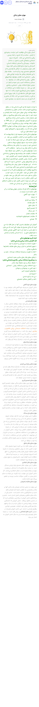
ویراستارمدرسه (18, 19)
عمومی (19, 25)
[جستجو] (10, 2)
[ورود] (1, 2)
